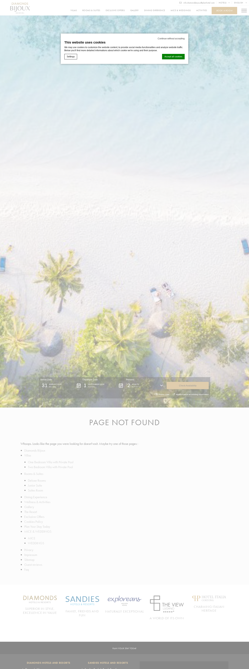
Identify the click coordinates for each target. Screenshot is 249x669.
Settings (71, 56)
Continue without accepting (171, 38)
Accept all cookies (173, 56)
